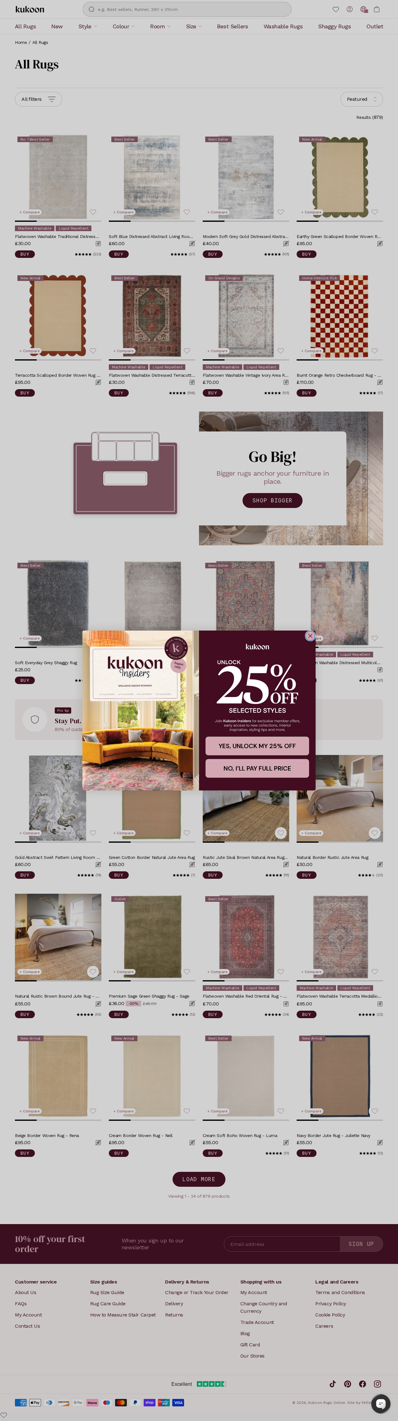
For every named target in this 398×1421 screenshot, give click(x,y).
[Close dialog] (310, 636)
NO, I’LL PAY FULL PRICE (257, 768)
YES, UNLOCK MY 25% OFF (257, 746)
